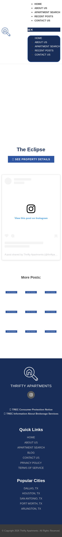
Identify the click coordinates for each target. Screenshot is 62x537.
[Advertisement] (31, 97)
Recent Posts (43, 16)
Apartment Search (47, 12)
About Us (40, 8)
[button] (44, 30)
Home (38, 4)
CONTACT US (42, 20)
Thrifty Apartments (31, 386)
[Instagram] (31, 395)
